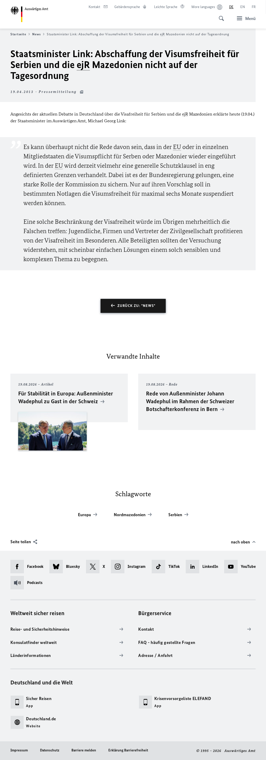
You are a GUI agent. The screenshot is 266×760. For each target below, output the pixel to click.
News (36, 34)
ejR (162, 34)
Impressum (19, 750)
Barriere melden (83, 750)
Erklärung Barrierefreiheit (128, 750)
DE (231, 7)
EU (177, 147)
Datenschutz (49, 750)
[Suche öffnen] (219, 16)
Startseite (18, 34)
